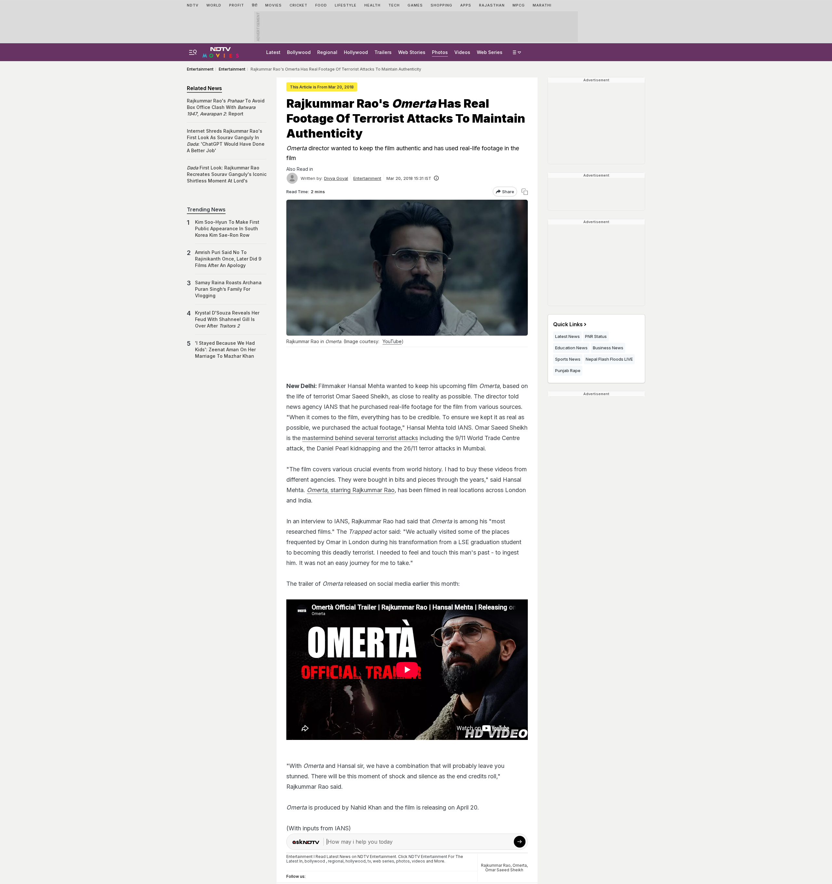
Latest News (567, 336)
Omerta (520, 865)
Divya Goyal (336, 178)
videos (418, 861)
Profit (236, 5)
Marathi (542, 5)
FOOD (321, 5)
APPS (465, 5)
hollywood (355, 861)
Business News (608, 347)
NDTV (193, 5)
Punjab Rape (567, 370)
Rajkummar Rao (496, 865)
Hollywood (356, 52)
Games (415, 5)
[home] (220, 51)
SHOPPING (441, 5)
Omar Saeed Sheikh (504, 869)
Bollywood (299, 52)
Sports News (567, 359)
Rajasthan (492, 5)
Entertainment (367, 178)
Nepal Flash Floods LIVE (609, 359)
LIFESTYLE (346, 5)
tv (369, 861)
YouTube (392, 341)
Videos (462, 52)
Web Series (489, 52)
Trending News (206, 209)
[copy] (525, 192)
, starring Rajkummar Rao (351, 490)
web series (383, 861)
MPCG (519, 5)
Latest (273, 52)
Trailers (383, 52)
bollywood (315, 861)
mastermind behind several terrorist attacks (360, 438)
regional (336, 861)
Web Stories (411, 52)
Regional (327, 52)
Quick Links (568, 324)
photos (403, 861)
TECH (394, 5)
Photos (440, 52)
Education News (571, 347)
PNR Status (596, 336)
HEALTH (372, 5)
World (213, 5)
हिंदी (254, 5)
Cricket (298, 5)
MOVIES (273, 5)
